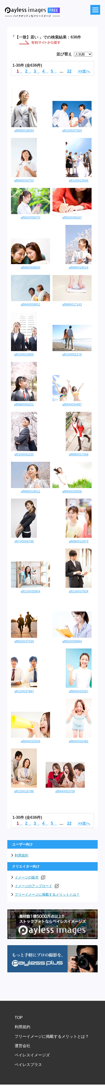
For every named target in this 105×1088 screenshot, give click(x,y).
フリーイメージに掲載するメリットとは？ (47, 894)
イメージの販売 (27, 877)
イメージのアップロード (33, 886)
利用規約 (21, 855)
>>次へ (84, 71)
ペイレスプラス (28, 1065)
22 (69, 71)
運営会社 (22, 1046)
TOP (19, 1017)
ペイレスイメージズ (32, 1055)
